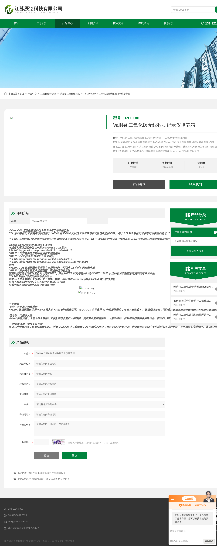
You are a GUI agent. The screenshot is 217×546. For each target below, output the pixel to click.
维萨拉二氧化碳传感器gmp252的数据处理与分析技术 (193, 286)
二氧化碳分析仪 (48, 93)
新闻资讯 (93, 23)
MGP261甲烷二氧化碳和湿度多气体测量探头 (42, 473)
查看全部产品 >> (195, 251)
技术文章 (118, 23)
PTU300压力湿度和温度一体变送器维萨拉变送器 (44, 478)
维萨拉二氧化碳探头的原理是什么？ (193, 314)
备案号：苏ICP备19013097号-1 (58, 541)
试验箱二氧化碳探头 (70, 93)
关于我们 (42, 23)
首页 (16, 23)
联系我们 (169, 23)
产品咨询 (139, 184)
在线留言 (143, 23)
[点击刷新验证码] (58, 442)
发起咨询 (209, 541)
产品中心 (67, 23)
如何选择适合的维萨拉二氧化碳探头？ (193, 300)
